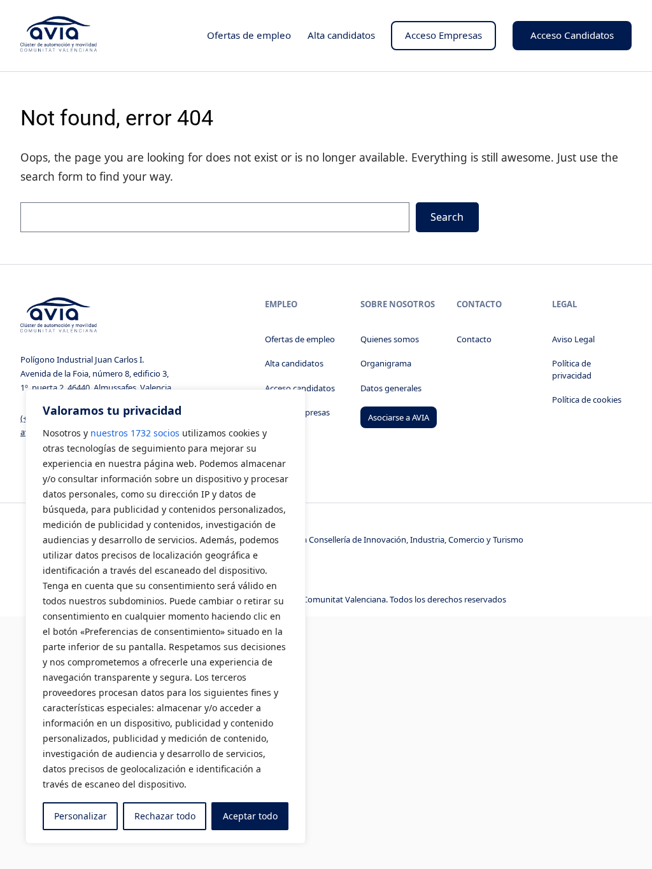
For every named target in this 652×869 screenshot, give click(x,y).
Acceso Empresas (443, 35)
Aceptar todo (250, 816)
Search (447, 217)
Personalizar (80, 816)
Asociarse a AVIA (398, 417)
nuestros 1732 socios (135, 433)
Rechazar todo (164, 816)
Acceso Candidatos (572, 35)
